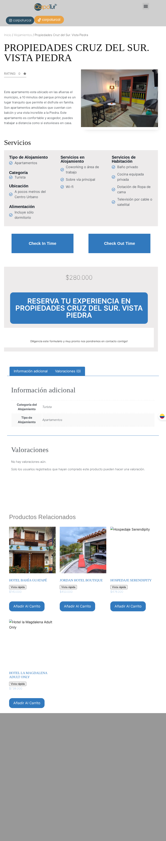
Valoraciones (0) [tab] (68, 371)
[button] (146, 6)
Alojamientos (23, 35)
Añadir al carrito (26, 606)
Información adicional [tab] (31, 371)
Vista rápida (18, 587)
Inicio (7, 35)
